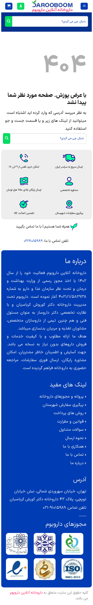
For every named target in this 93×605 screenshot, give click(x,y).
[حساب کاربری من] (20, 6)
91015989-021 (54, 508)
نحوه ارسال (74, 438)
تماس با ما (74, 455)
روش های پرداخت (69, 413)
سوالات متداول (71, 430)
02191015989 (33, 241)
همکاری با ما (73, 447)
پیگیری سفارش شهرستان (63, 405)
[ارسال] (8, 21)
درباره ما (77, 463)
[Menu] (84, 6)
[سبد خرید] (8, 6)
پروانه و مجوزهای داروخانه (61, 397)
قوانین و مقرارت (70, 422)
